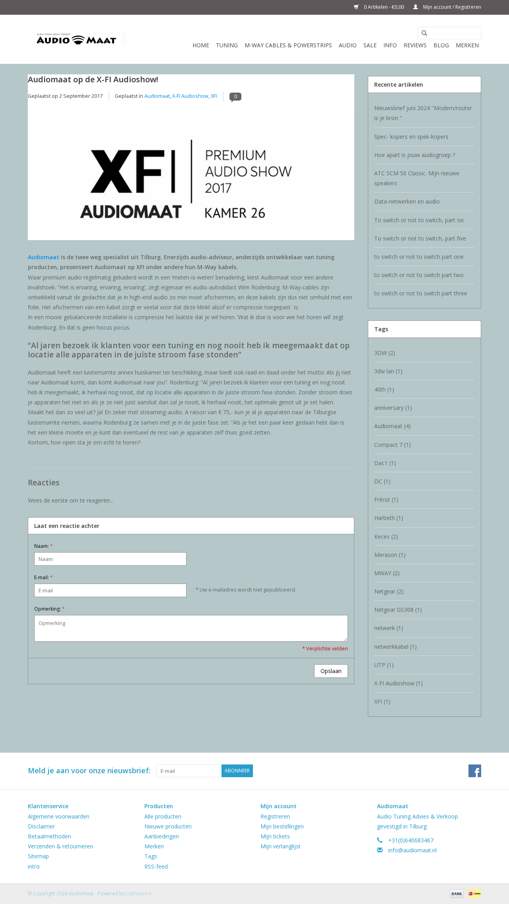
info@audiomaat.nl (412, 850)
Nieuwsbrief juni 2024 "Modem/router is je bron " (423, 113)
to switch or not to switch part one (419, 256)
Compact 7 (392, 444)
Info (390, 45)
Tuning (227, 45)
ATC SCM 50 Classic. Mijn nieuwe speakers (416, 178)
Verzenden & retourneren (60, 846)
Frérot (386, 499)
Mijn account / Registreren (451, 7)
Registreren (275, 816)
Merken (467, 45)
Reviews (415, 45)
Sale (370, 45)
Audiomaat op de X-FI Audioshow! (93, 79)
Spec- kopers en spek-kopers (411, 136)
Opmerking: (49, 608)
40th (384, 389)
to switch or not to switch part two (419, 275)
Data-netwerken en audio (407, 201)
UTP (384, 665)
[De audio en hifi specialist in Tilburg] (76, 39)
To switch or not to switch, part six (419, 220)
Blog (441, 45)
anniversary (393, 407)
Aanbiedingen (161, 836)
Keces (386, 536)
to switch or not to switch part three (420, 293)
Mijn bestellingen (282, 826)
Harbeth (388, 518)
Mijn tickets (275, 836)
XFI (214, 96)
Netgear (389, 591)
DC (382, 481)
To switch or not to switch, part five (420, 238)
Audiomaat (157, 96)
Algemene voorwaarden (58, 816)
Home (200, 45)
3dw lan (388, 371)
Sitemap (38, 856)
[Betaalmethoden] (456, 893)
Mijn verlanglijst (280, 846)
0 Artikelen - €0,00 (384, 7)
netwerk (388, 628)
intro (34, 866)
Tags (150, 856)
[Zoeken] (421, 33)
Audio (348, 45)
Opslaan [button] (331, 671)
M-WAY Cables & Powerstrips (288, 45)
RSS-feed (156, 866)
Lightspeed (138, 893)
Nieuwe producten (168, 826)
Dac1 (385, 463)
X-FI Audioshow (190, 96)
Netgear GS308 (398, 609)
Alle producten (162, 816)
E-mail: (43, 577)
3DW (384, 353)
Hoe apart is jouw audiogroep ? (414, 155)
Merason (390, 555)
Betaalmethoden (49, 836)
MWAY (387, 573)
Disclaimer (41, 826)
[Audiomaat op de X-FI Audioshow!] (191, 174)
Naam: (43, 546)
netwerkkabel (395, 646)
